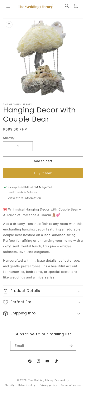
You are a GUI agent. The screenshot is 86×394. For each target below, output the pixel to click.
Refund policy (26, 385)
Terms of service (71, 385)
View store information (24, 198)
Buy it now (43, 173)
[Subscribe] (71, 346)
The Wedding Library (41, 380)
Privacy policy (48, 385)
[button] (8, 5)
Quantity (8, 137)
